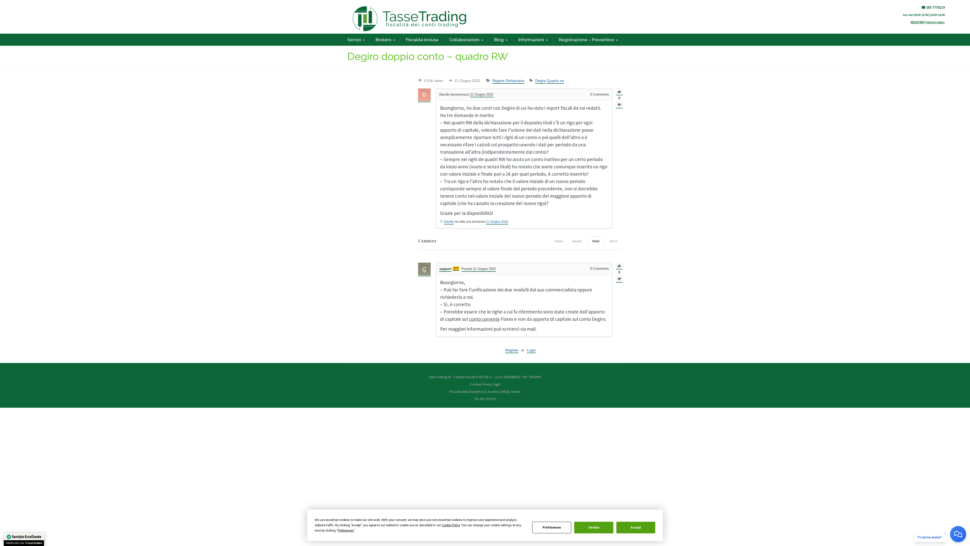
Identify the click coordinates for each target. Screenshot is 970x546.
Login (531, 350)
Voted (595, 241)
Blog (499, 39)
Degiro (540, 81)
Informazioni (531, 39)
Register (512, 350)
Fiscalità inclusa (422, 39)
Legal (496, 384)
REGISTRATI (918, 22)
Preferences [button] (346, 530)
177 (456, 268)
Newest (577, 241)
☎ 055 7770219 (933, 7)
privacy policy (936, 22)
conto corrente (484, 319)
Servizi (354, 39)
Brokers (383, 39)
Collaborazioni (464, 39)
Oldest (558, 241)
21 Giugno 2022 (497, 221)
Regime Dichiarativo (508, 81)
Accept (635, 527)
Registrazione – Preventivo (586, 39)
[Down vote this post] (619, 105)
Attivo (613, 241)
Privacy (487, 384)
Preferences (552, 527)
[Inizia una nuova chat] (958, 534)
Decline (594, 527)
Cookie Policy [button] (451, 525)
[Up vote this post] (619, 91)
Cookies (476, 384)
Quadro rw (555, 81)
